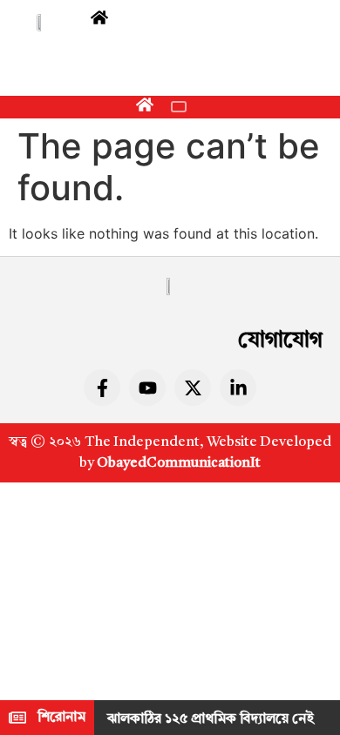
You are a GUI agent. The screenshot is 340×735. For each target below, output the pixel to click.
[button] (179, 106)
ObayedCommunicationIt (179, 463)
